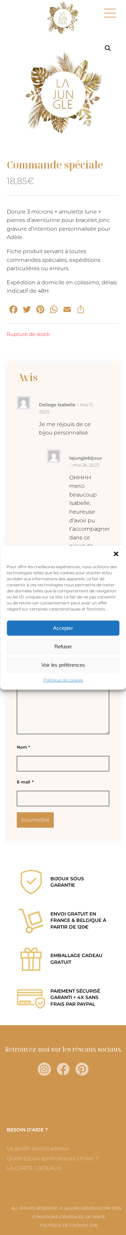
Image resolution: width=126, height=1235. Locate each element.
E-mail (25, 781)
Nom (23, 747)
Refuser (63, 646)
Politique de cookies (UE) (69, 1225)
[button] (116, 553)
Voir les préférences (63, 665)
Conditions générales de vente (69, 1217)
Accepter (63, 628)
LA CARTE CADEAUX (34, 1168)
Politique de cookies (63, 680)
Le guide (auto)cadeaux (38, 1148)
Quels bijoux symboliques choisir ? (52, 1158)
